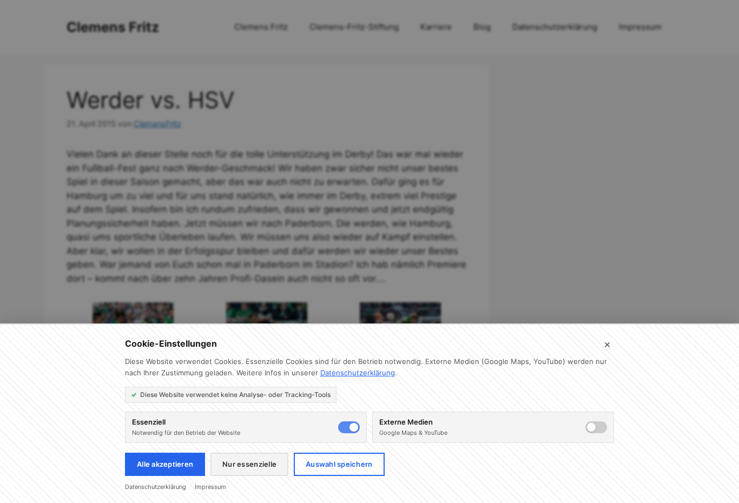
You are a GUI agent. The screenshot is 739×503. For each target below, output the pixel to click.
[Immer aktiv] (349, 427)
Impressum (210, 487)
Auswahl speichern (339, 464)
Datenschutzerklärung (357, 372)
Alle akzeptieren (165, 464)
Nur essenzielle (249, 464)
